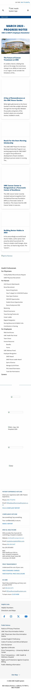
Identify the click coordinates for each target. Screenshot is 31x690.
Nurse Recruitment (9, 287)
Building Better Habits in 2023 (14, 231)
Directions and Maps (8, 610)
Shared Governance (9, 311)
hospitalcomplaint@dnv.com (15, 541)
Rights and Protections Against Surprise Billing (15, 661)
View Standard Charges (11, 570)
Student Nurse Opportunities (14, 302)
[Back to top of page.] (28, 687)
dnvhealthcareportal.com (16, 538)
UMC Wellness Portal (10, 350)
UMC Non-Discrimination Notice (12, 631)
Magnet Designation (9, 320)
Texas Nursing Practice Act (11, 314)
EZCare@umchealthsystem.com (16, 591)
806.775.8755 (11, 500)
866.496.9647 (11, 544)
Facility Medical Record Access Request (15, 275)
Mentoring (7, 308)
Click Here (15, 594)
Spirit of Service (10, 362)
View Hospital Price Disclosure (13, 574)
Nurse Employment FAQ (13, 305)
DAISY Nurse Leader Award (13, 359)
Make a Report (7, 524)
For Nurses (5, 281)
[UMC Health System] (15, 10)
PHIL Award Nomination (13, 368)
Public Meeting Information (10, 665)
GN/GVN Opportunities (12, 299)
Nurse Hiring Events (12, 290)
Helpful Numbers (7, 608)
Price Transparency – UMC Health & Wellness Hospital (13, 656)
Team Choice (7, 338)
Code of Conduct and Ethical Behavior (14, 642)
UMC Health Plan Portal (10, 335)
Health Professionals (8, 268)
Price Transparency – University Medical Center (15, 651)
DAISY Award (10, 356)
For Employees (6, 329)
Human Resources (9, 341)
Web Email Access (9, 332)
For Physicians (6, 271)
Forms (8, 347)
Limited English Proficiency (10, 639)
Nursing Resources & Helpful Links (13, 323)
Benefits (8, 344)
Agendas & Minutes (8, 647)
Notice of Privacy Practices (10, 629)
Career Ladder (8, 317)
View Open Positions (12, 296)
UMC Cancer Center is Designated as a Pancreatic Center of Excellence (15, 187)
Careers (4, 374)
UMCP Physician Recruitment (12, 278)
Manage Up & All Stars (12, 365)
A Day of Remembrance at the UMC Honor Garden (14, 99)
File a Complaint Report (11, 508)
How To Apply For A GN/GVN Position (17, 293)
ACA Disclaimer (6, 645)
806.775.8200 (25, 2)
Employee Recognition (10, 353)
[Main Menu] (28, 10)
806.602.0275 (9, 588)
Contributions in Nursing (11, 326)
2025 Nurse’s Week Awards (11, 284)
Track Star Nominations (13, 371)
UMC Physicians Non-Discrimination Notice (14, 635)
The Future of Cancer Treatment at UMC (12, 59)
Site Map (15, 675)
